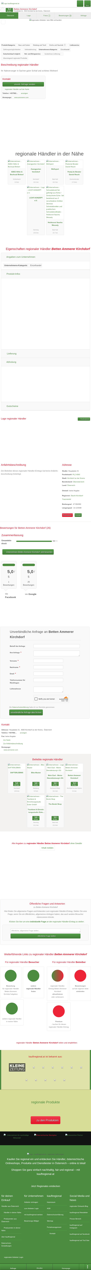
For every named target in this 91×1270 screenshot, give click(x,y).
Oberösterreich (78, 482)
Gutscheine (12, 406)
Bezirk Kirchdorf (77, 496)
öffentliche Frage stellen (46, 936)
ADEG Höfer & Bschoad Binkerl (16, 173)
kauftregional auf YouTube (79, 1240)
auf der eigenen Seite (80, 988)
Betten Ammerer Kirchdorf (74, 776)
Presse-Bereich (75, 1219)
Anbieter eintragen (31, 1202)
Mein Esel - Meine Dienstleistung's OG (55, 776)
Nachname (14, 667)
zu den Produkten (47, 1120)
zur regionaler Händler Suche (2, 10)
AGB (48, 1208)
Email (12, 674)
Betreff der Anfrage (17, 646)
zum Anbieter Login (31, 1208)
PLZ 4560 (76, 474)
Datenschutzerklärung (20, 707)
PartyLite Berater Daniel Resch (74, 173)
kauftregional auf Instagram (76, 1226)
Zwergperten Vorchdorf (36, 170)
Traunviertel (66, 499)
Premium (86, 152)
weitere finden (33, 988)
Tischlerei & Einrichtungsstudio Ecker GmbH (36, 811)
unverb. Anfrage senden (24, 84)
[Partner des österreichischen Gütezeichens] (74, 1135)
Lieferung (11, 353)
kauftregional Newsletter (79, 1212)
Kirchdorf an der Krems (76, 478)
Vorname (13, 661)
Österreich (71, 485)
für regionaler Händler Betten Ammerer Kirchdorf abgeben (10, 990)
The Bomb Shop (55, 804)
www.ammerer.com (21, 97)
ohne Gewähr (76, 843)
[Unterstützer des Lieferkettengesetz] (17, 1138)
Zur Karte (6, 740)
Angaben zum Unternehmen (20, 257)
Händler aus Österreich (10, 1206)
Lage (28, 15)
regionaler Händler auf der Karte (16, 89)
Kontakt (78, 515)
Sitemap (50, 1221)
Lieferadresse (15, 689)
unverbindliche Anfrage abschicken (26, 712)
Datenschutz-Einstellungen (6, 1244)
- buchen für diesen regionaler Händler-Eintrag (59, 1024)
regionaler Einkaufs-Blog (79, 1206)
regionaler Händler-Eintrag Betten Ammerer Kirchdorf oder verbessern (58, 991)
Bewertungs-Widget (31, 1221)
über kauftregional (8, 1237)
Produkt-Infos (13, 274)
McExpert (55, 169)
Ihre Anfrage (15, 653)
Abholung (11, 362)
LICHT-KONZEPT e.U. (36, 199)
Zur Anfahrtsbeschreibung (13, 743)
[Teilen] (82, 1267)
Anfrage (83, 15)
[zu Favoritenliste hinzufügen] (3, 22)
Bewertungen (64, 15)
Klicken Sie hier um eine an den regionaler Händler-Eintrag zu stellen (46, 922)
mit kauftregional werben (33, 1215)
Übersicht (10, 15)
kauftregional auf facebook (80, 1234)
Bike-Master (36, 773)
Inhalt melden (47, 848)
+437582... (14, 93)
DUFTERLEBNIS (16, 773)
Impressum (51, 1202)
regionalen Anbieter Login (13, 1257)
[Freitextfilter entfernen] (80, 3)
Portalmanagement (54, 1227)
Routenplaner (84, 419)
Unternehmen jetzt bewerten (29, 552)
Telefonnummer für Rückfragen (17, 681)
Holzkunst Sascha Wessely (55, 223)
